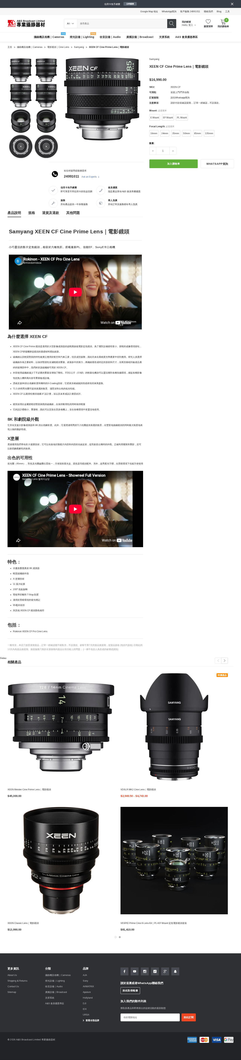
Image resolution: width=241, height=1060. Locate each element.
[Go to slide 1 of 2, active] (116, 937)
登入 (191, 25)
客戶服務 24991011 (190, 11)
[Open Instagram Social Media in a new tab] (145, 971)
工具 (227, 11)
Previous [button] (218, 661)
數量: (152, 143)
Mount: (157, 110)
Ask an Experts (89, 176)
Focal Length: (161, 126)
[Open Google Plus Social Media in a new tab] (165, 971)
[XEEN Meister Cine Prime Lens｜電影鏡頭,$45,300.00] (61, 727)
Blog (219, 11)
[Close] (232, 4)
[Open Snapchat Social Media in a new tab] (175, 971)
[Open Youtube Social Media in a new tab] (135, 971)
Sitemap (12, 992)
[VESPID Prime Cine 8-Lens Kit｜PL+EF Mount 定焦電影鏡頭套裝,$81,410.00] (174, 860)
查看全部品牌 (92, 1020)
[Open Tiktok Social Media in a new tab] (155, 971)
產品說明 (14, 213)
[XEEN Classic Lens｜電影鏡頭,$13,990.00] (61, 860)
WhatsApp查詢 (169, 11)
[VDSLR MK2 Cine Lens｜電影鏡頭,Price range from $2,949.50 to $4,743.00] (174, 727)
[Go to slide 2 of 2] (120, 937)
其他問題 (73, 213)
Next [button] (224, 661)
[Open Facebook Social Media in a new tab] (124, 971)
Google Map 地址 (149, 11)
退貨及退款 (50, 213)
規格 (31, 213)
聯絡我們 (208, 11)
